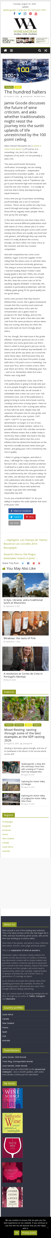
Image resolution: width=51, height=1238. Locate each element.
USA (4, 1036)
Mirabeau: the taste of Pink (20, 638)
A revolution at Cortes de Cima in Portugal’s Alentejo (23, 675)
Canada (5, 842)
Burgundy (6, 826)
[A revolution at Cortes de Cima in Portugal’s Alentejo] (25, 648)
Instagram (40, 996)
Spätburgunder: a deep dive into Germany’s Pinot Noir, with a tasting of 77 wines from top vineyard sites (33, 768)
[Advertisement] (25, 883)
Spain (4, 1031)
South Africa (7, 847)
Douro (5, 834)
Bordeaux (6, 830)
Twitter (32, 996)
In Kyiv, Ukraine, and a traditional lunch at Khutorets (23, 601)
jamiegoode (28, 96)
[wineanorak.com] (5, 50)
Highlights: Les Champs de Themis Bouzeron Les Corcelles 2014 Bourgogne (25, 543)
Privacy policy (29, 1232)
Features (9, 87)
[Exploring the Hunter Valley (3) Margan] (11, 780)
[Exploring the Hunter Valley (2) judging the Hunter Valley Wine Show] (11, 794)
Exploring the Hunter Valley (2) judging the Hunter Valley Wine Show (33, 798)
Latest (18, 87)
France (5, 1027)
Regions (37, 725)
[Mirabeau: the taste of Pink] (25, 612)
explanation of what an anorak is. (25, 950)
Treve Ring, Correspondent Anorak (17, 1061)
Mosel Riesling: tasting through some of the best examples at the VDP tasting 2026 (24, 735)
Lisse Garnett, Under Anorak (14, 1065)
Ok (16, 1232)
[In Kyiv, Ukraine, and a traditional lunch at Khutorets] (25, 574)
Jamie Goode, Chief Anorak (14, 1057)
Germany (19, 725)
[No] (47, 1227)
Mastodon (10, 999)
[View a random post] (46, 50)
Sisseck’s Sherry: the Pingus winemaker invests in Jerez (21, 556)
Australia (6, 851)
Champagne (7, 821)
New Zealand (8, 838)
